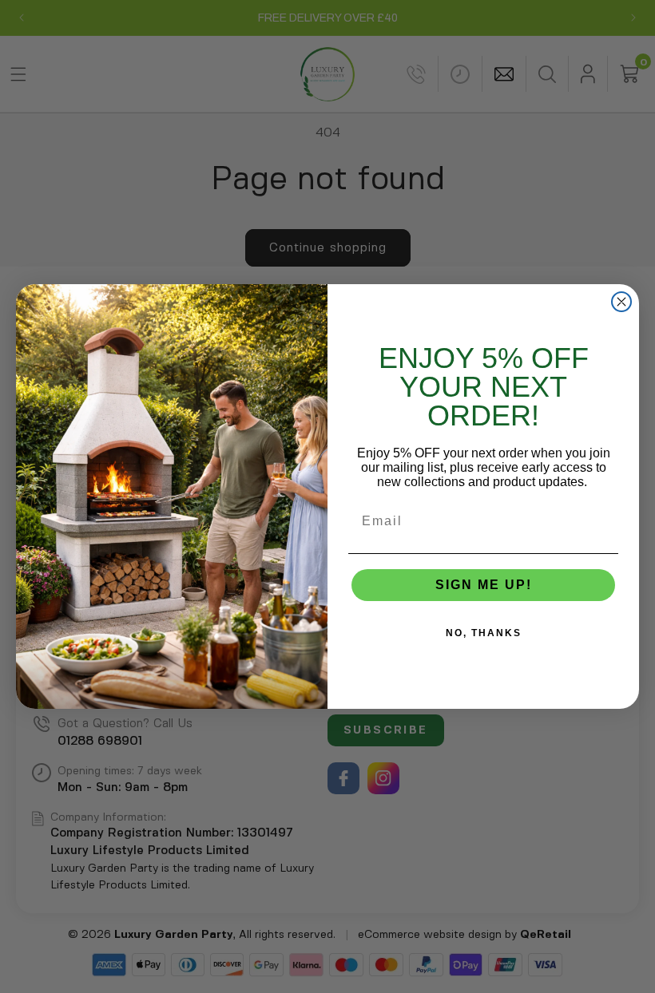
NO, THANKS (484, 633)
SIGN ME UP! (483, 584)
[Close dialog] (621, 301)
